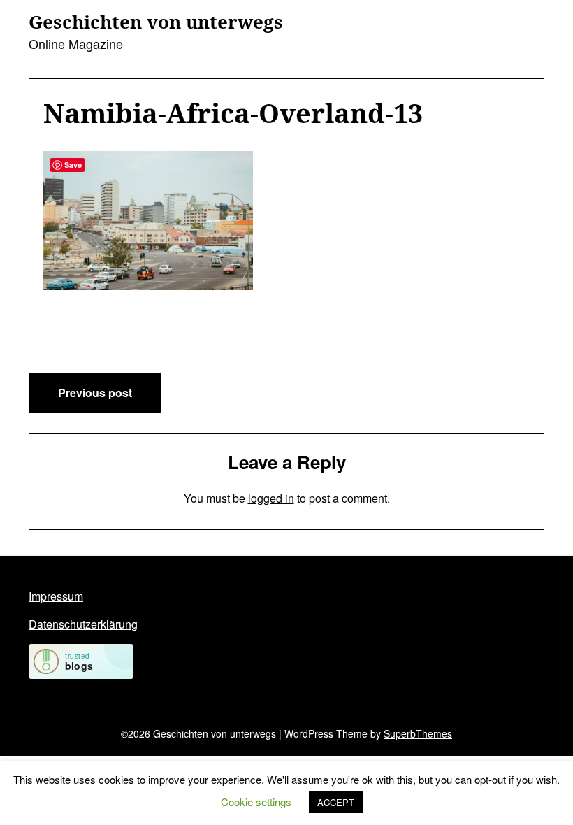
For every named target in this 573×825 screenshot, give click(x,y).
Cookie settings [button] (256, 801)
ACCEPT (335, 802)
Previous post (95, 393)
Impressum (56, 596)
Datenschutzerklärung (83, 624)
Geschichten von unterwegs (156, 22)
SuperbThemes (418, 733)
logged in (271, 498)
